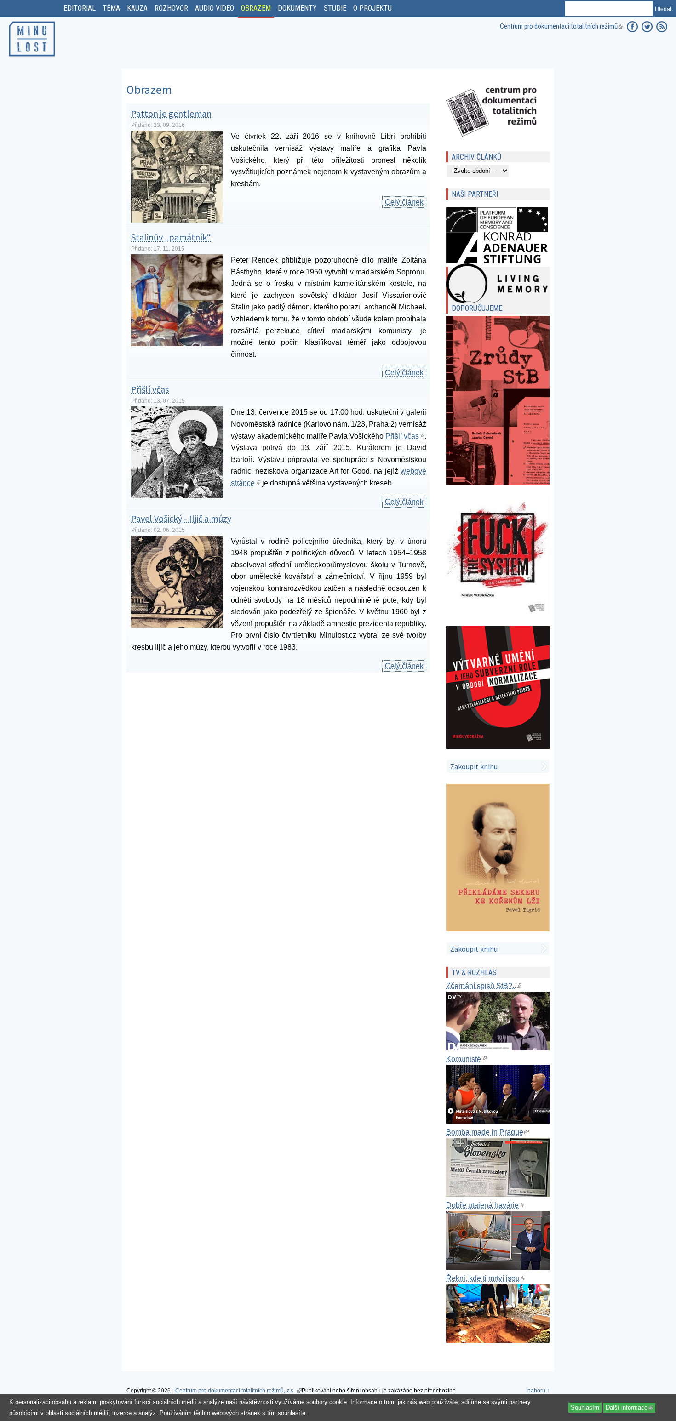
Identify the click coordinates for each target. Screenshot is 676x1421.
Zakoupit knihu (474, 766)
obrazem (256, 8)
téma (111, 8)
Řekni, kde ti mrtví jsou (485, 1278)
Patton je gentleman (171, 113)
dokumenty (297, 8)
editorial (79, 8)
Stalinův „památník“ (171, 237)
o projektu (372, 8)
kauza (137, 8)
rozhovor (171, 8)
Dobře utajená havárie (485, 1205)
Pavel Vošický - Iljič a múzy (181, 518)
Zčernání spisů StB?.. (483, 986)
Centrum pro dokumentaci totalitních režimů (561, 26)
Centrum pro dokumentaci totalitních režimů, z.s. (238, 1390)
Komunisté (466, 1059)
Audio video (214, 8)
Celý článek (405, 202)
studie (335, 8)
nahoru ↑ (538, 1390)
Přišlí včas (150, 389)
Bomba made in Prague (487, 1132)
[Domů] (32, 58)
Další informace (630, 1407)
